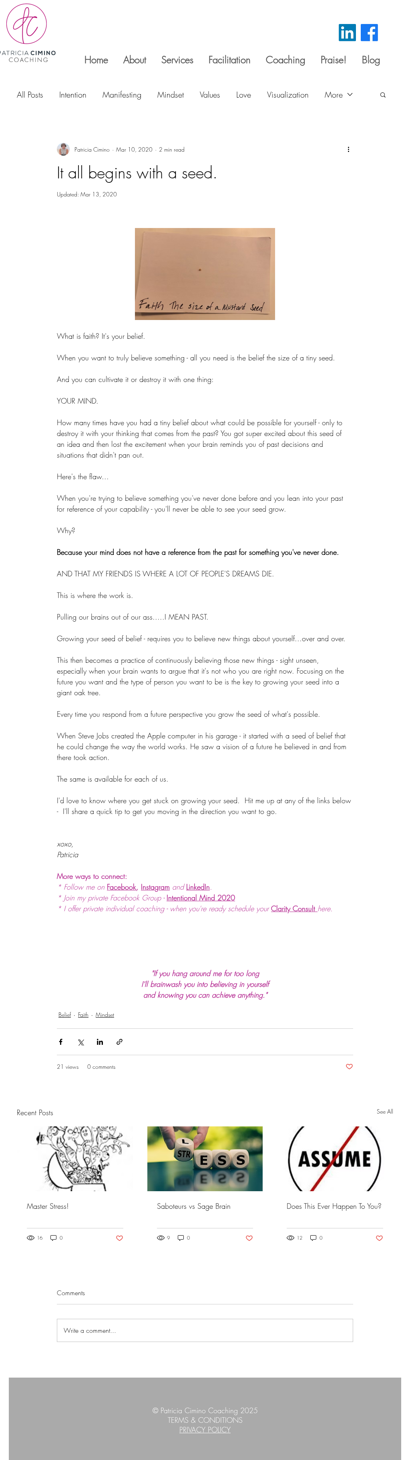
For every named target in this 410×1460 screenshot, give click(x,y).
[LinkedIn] (347, 32)
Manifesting (121, 95)
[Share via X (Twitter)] (80, 1042)
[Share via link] (119, 1042)
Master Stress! (48, 1206)
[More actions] (348, 149)
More (334, 95)
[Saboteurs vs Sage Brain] (205, 1158)
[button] (383, 94)
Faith (83, 1014)
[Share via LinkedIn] (100, 1042)
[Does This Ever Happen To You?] (335, 1158)
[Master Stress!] (75, 1158)
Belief (64, 1014)
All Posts (30, 95)
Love (243, 95)
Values (210, 95)
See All (385, 1111)
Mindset (170, 95)
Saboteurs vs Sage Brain (194, 1206)
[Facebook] (369, 32)
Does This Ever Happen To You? (334, 1206)
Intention (72, 95)
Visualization (288, 95)
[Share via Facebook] (60, 1042)
